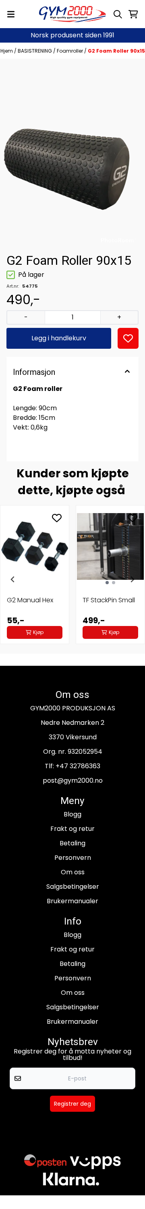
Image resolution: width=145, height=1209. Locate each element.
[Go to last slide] (12, 579)
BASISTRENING (35, 50)
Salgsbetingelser (72, 886)
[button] (128, 338)
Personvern (72, 857)
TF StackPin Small (109, 600)
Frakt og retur (72, 828)
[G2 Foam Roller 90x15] (72, 155)
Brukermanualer (72, 901)
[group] (34, 579)
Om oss (73, 872)
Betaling (72, 843)
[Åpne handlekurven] (133, 14)
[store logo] (72, 14)
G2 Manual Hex (30, 600)
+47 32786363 (78, 766)
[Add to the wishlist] (57, 518)
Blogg (72, 814)
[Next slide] (132, 579)
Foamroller (70, 50)
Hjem (7, 50)
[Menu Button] (11, 14)
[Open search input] (118, 14)
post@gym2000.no (73, 780)
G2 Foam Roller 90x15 (116, 50)
